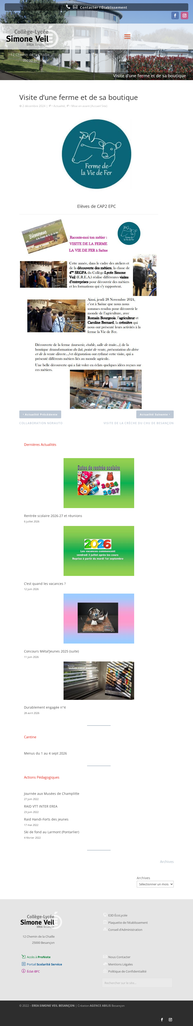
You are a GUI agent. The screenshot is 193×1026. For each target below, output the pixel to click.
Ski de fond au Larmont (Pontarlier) (51, 832)
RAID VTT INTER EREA (40, 806)
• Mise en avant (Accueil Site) (88, 106)
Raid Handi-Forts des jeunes (46, 819)
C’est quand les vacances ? (45, 583)
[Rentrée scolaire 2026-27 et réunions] (99, 484)
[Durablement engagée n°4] (99, 681)
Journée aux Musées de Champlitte (51, 793)
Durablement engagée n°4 (45, 707)
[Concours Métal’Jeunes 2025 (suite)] (99, 619)
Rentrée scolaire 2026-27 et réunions (53, 515)
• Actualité (58, 106)
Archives (143, 878)
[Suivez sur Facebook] (175, 15)
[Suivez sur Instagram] (184, 15)
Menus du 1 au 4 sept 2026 (45, 753)
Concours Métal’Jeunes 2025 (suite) (51, 651)
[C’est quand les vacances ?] (99, 552)
